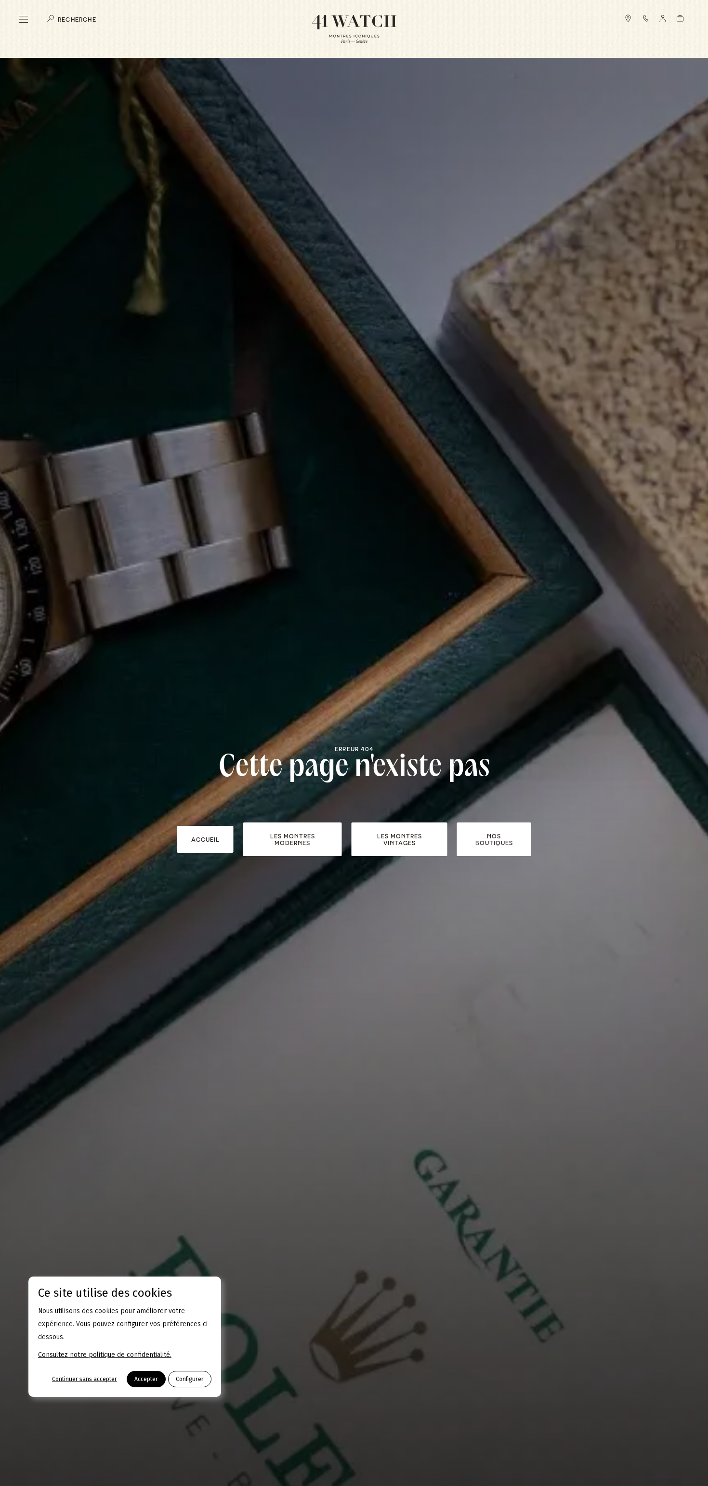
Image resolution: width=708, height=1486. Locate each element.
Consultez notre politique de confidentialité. (104, 1355)
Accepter (146, 1379)
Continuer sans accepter (84, 1379)
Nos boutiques (494, 839)
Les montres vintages (399, 839)
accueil (205, 839)
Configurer (190, 1379)
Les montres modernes (292, 839)
